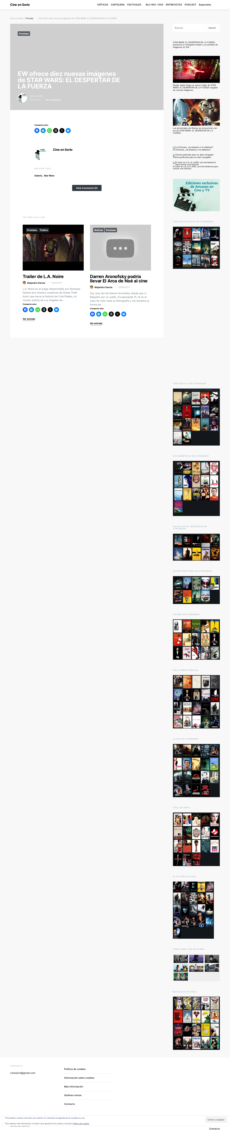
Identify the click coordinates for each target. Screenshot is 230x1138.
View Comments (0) (87, 188)
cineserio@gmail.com (22, 1072)
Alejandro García (36, 282)
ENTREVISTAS (174, 4)
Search (212, 27)
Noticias (98, 230)
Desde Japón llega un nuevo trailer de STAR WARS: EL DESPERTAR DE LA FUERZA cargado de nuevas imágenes (195, 87)
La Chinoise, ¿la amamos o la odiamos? (192, 149)
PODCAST (190, 4)
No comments (53, 99)
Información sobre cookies (79, 1077)
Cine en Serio (20, 5)
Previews (24, 33)
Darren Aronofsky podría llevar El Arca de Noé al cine (119, 279)
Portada (29, 18)
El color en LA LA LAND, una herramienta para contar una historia (195, 167)
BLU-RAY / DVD (154, 4)
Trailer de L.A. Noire (43, 276)
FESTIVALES (134, 4)
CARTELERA (118, 4)
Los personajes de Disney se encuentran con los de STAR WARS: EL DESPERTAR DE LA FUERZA (195, 130)
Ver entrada (29, 318)
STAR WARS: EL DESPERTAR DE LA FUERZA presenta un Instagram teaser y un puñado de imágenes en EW (195, 44)
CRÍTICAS (102, 4)
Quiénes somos (73, 1095)
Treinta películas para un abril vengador (192, 157)
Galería (38, 175)
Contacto (69, 1103)
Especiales (205, 4)
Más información (73, 1086)
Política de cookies (75, 1069)
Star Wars (49, 175)
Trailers (44, 230)
